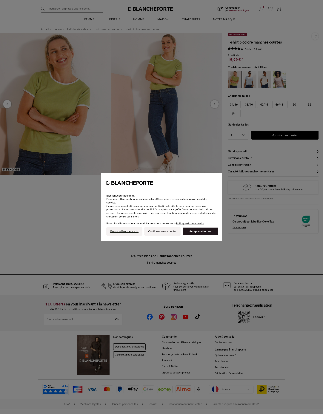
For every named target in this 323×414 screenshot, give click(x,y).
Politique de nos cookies (190, 223)
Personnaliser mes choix (124, 231)
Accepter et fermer (200, 231)
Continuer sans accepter (162, 231)
